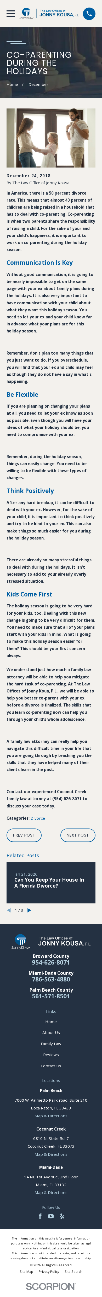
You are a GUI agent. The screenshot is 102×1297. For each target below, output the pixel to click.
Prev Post (24, 835)
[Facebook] (40, 1216)
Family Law (51, 1043)
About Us (51, 1032)
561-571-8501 (51, 996)
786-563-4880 (51, 979)
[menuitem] (26, 1271)
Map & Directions (51, 1115)
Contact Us (51, 1065)
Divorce (38, 818)
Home (51, 1021)
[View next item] (29, 910)
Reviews (51, 1054)
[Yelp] (62, 1216)
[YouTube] (51, 1216)
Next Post (78, 835)
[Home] (49, 13)
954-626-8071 (51, 962)
